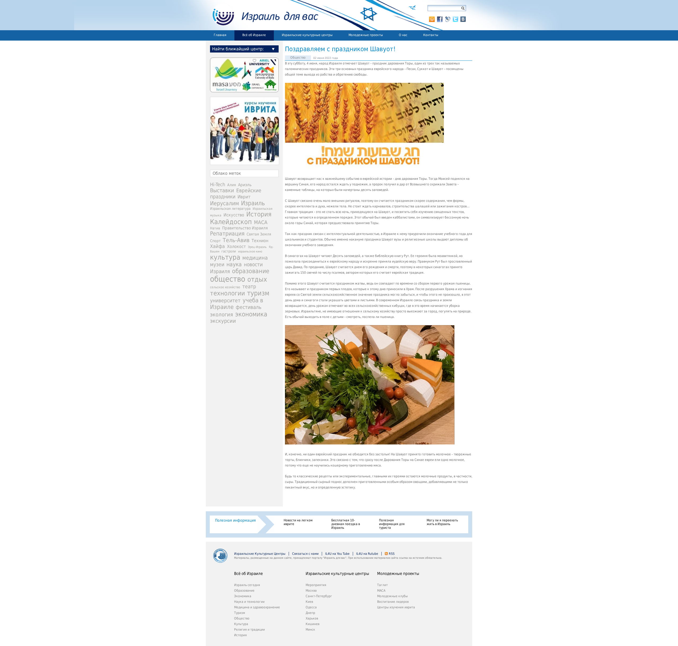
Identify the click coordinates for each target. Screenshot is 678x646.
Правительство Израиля (245, 228)
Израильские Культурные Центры (260, 554)
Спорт (215, 241)
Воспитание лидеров (393, 602)
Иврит (244, 196)
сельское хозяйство (225, 287)
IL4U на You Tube (337, 554)
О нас (403, 35)
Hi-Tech (217, 184)
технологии (227, 293)
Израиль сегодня (247, 585)
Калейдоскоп (231, 222)
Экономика (242, 596)
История (258, 214)
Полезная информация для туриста (392, 524)
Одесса (311, 607)
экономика (251, 314)
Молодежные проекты (366, 35)
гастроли (228, 251)
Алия (231, 185)
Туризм (239, 613)
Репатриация (227, 233)
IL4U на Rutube (367, 554)
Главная (220, 35)
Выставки (222, 190)
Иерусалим (224, 203)
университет (225, 300)
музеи (217, 264)
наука (234, 264)
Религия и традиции (249, 629)
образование (250, 271)
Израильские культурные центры (307, 35)
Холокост (236, 246)
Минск (310, 629)
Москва (311, 590)
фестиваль (248, 307)
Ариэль (245, 184)
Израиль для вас (262, 15)
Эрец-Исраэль (257, 247)
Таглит (382, 585)
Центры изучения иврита (396, 607)
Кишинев (312, 624)
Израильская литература (230, 209)
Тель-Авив (236, 240)
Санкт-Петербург (319, 596)
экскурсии (223, 321)
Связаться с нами (305, 554)
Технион (260, 240)
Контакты (430, 35)
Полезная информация (235, 520)
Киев (309, 602)
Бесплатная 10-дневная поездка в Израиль (345, 524)
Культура (241, 624)
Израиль (253, 203)
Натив (215, 228)
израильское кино (250, 251)
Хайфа (217, 246)
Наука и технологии (249, 602)
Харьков (312, 618)
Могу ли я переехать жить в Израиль (442, 522)
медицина (255, 258)
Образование (244, 590)
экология (221, 315)
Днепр (310, 613)
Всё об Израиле (254, 35)
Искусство (234, 214)
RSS (392, 554)
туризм (258, 293)
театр (249, 286)
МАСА (260, 222)
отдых (257, 279)
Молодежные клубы (392, 596)
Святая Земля (259, 234)
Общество (298, 57)
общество (227, 278)
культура (225, 257)
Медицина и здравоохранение (257, 607)
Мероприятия (316, 585)
